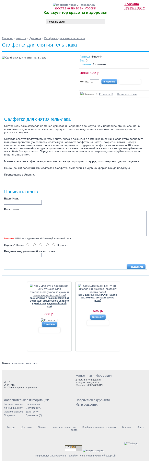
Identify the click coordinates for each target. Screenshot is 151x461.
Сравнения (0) (34, 415)
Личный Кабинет (13, 408)
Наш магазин (33, 404)
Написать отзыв (127, 94)
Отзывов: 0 (106, 94)
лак (35, 363)
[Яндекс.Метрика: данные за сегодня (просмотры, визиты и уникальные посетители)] (93, 450)
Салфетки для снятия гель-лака (64, 38)
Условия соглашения (64, 427)
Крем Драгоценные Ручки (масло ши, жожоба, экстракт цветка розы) (97, 298)
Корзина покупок (13, 404)
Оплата (42, 427)
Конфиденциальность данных (99, 427)
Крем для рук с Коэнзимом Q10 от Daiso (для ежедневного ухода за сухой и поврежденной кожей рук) (49, 302)
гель (29, 363)
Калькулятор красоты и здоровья (75, 12)
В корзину (49, 324)
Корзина (131, 4)
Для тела (35, 38)
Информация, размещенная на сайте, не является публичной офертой (75, 455)
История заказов (13, 411)
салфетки (18, 363)
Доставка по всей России (75, 8)
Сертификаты (33, 408)
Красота (21, 38)
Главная (7, 38)
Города (11, 427)
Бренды (126, 427)
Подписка (9, 415)
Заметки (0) (32, 411)
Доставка (26, 427)
